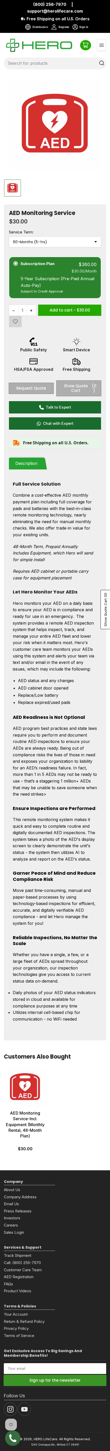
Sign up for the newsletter (55, 1380)
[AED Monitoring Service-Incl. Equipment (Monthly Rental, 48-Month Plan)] (25, 1087)
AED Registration (19, 1276)
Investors (12, 1218)
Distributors (40, 27)
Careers (11, 1225)
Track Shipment (17, 1255)
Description (26, 463)
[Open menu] (101, 45)
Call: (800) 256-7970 (22, 1262)
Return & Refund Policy (24, 1321)
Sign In (80, 27)
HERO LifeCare (45, 1439)
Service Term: (21, 232)
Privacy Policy (16, 1328)
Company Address (20, 1196)
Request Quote (31, 388)
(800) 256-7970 (49, 4)
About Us (12, 1189)
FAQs (8, 1284)
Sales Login (14, 1232)
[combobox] (55, 63)
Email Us (11, 1203)
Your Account (16, 1314)
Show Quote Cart (80, 388)
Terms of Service (19, 1335)
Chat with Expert (58, 423)
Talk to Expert (58, 407)
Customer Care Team (23, 1269)
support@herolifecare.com (55, 11)
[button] (15, 321)
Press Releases (17, 1211)
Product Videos (17, 1290)
